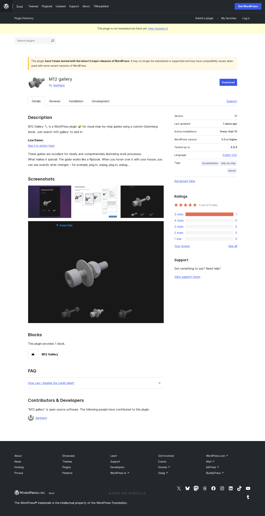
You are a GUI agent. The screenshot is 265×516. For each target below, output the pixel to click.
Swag (163, 472)
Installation (76, 101)
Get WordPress (248, 6)
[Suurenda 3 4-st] (159, 190)
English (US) (230, 154)
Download (228, 82)
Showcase (68, 455)
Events (162, 461)
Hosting (19, 467)
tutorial (232, 170)
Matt (210, 461)
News (17, 461)
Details (36, 101)
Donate (164, 467)
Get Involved (166, 455)
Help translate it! (158, 28)
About (18, 455)
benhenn (59, 85)
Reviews (54, 101)
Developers (117, 467)
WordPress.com (217, 455)
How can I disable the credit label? (51, 383)
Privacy (18, 472)
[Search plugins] (52, 40)
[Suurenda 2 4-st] (112, 190)
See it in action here (41, 145)
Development (100, 101)
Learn (113, 455)
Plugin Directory (24, 18)
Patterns (67, 472)
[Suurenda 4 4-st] (159, 226)
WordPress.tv (119, 472)
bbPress (212, 467)
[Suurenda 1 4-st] (66, 190)
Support (232, 101)
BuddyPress (215, 472)
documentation (210, 163)
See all (232, 246)
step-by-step (228, 163)
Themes (67, 461)
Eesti (51, 493)
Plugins (66, 467)
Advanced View (184, 181)
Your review (182, 246)
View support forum (187, 277)
